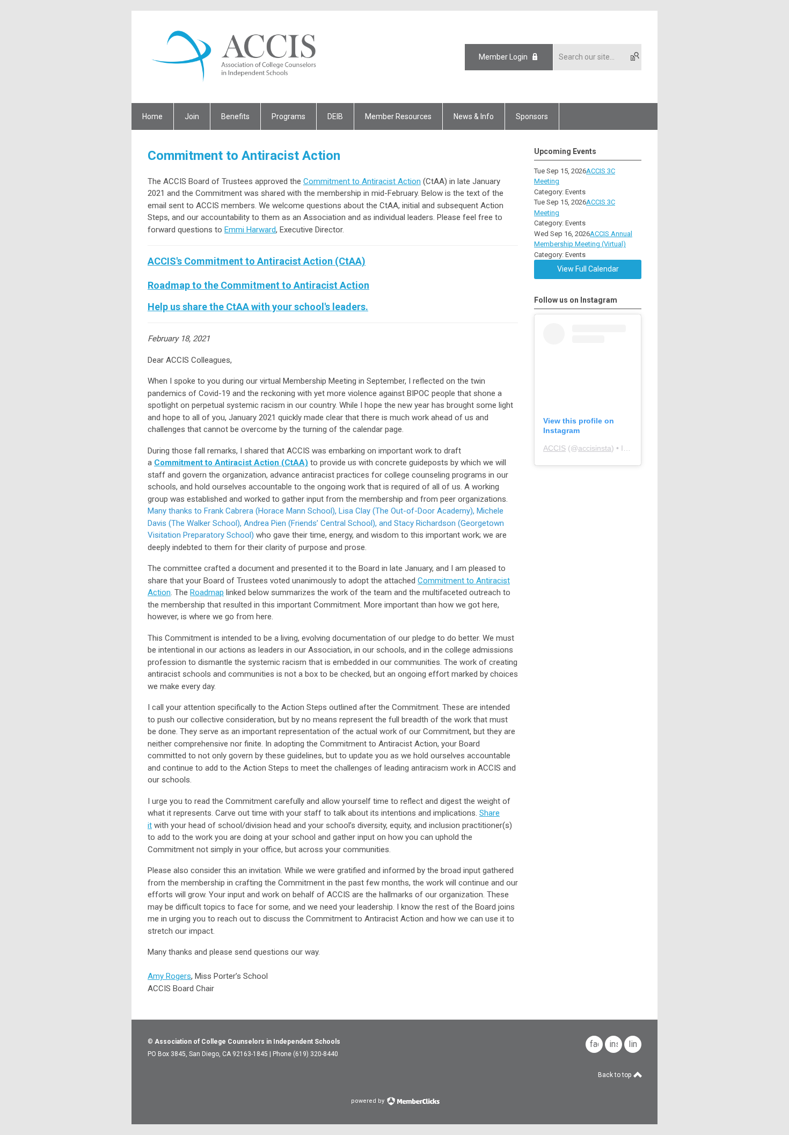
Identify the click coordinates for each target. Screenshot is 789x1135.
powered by (368, 1100)
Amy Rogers (169, 976)
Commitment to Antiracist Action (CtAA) (231, 462)
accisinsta (594, 448)
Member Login (503, 57)
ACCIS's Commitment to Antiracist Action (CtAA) (257, 261)
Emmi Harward (250, 230)
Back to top (615, 1075)
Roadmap (207, 592)
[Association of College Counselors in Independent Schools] (234, 84)
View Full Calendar (588, 269)
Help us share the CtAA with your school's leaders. (258, 306)
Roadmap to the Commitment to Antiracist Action (258, 285)
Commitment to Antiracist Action (362, 181)
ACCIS (554, 448)
